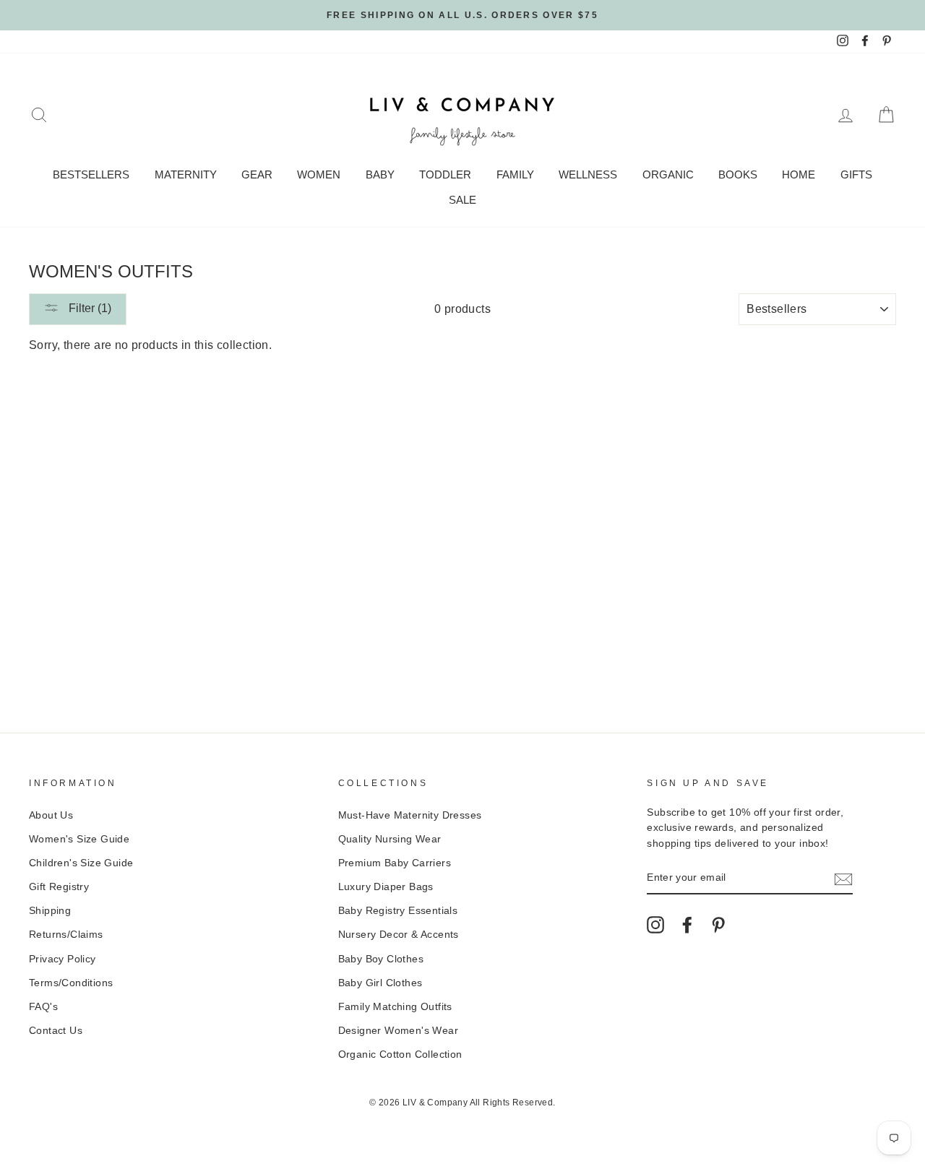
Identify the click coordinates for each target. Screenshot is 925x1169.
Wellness (588, 174)
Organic (668, 174)
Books (737, 174)
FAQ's (43, 1006)
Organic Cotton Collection (400, 1054)
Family (515, 174)
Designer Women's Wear (398, 1030)
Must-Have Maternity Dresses (410, 815)
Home (798, 174)
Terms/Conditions (71, 983)
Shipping (50, 910)
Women (318, 174)
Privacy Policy (62, 959)
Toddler (445, 174)
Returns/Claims (66, 934)
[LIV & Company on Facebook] (687, 924)
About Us (51, 815)
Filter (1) (88, 308)
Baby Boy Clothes (380, 959)
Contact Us (55, 1030)
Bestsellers (91, 174)
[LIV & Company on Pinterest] (718, 924)
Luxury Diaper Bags (386, 886)
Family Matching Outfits (395, 1006)
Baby (380, 174)
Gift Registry (59, 886)
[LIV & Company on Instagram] (655, 924)
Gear (256, 174)
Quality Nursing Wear (390, 839)
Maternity (186, 174)
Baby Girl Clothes (380, 983)
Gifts (856, 174)
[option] (462, 15)
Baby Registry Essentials (398, 910)
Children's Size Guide (81, 863)
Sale (462, 200)
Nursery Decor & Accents (398, 934)
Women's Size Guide (79, 839)
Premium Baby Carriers (394, 863)
